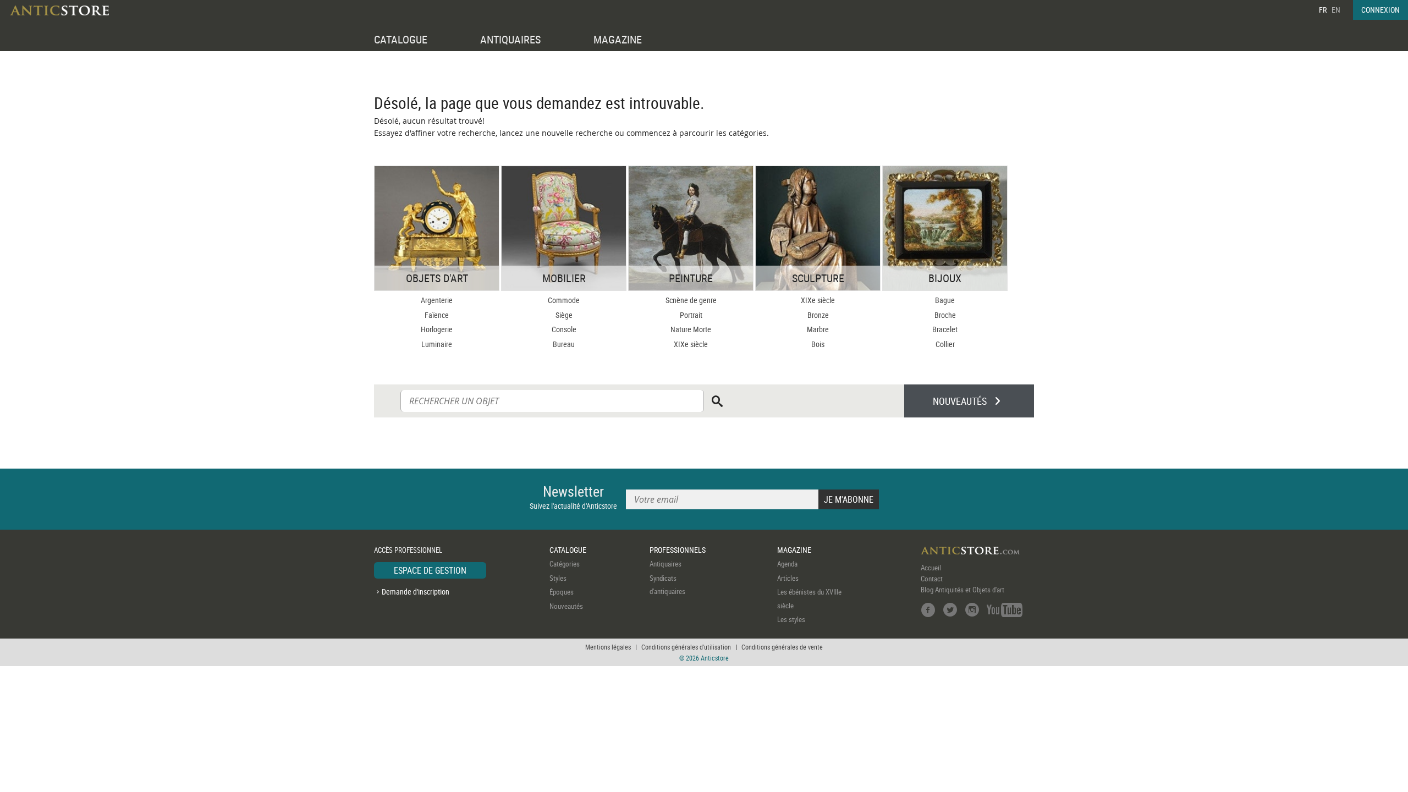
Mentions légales (608, 646)
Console (564, 329)
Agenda (787, 564)
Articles (788, 578)
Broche (945, 315)
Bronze (818, 315)
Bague (945, 300)
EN (1336, 9)
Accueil (931, 568)
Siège (564, 315)
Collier (945, 344)
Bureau (564, 344)
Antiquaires (665, 564)
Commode (564, 300)
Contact (932, 579)
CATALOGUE (400, 39)
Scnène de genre (691, 300)
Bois (817, 344)
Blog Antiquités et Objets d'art (962, 590)
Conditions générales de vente (782, 646)
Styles (557, 578)
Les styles (791, 619)
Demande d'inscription (415, 591)
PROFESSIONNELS (678, 549)
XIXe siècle (691, 344)
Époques (561, 592)
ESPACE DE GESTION (430, 570)
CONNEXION (1380, 9)
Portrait (691, 315)
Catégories (564, 564)
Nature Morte (690, 329)
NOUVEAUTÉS (960, 401)
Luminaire (436, 344)
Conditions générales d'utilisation (686, 646)
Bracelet (945, 329)
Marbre (818, 329)
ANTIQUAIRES (510, 39)
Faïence (437, 315)
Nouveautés (566, 606)
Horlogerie (437, 329)
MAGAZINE (617, 39)
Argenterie (437, 300)
